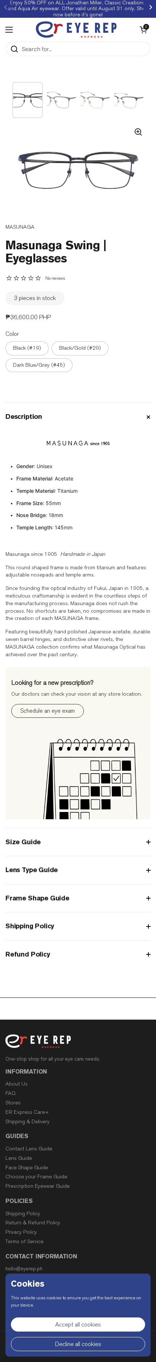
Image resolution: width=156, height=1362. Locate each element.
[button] (143, 29)
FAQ (10, 1093)
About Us (16, 1084)
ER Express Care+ (27, 1112)
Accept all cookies (78, 1324)
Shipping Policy (22, 1214)
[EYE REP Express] (76, 29)
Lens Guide (18, 1158)
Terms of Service (24, 1241)
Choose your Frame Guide (36, 1177)
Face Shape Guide (26, 1168)
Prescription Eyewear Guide (37, 1186)
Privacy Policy (21, 1232)
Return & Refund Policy (32, 1223)
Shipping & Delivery (27, 1122)
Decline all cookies (78, 1344)
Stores (13, 1103)
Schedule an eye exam (47, 710)
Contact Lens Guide (28, 1149)
